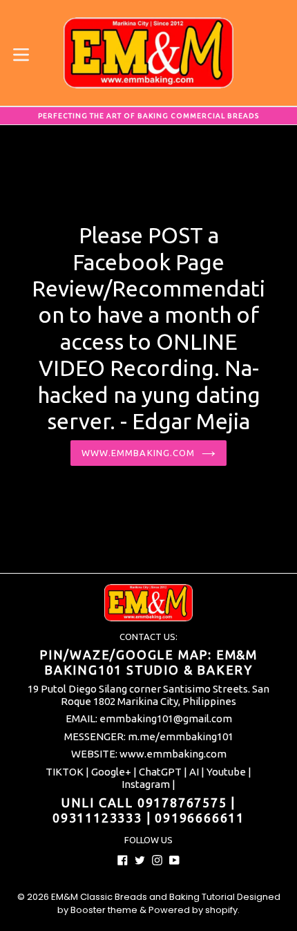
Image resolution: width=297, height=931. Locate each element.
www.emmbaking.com (138, 453)
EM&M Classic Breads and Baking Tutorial (143, 896)
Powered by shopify (193, 909)
